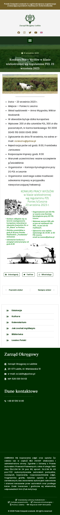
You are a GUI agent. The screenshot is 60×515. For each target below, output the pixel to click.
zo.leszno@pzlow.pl (25, 141)
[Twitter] (30, 32)
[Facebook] (18, 32)
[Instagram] (24, 32)
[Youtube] (35, 32)
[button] (30, 40)
